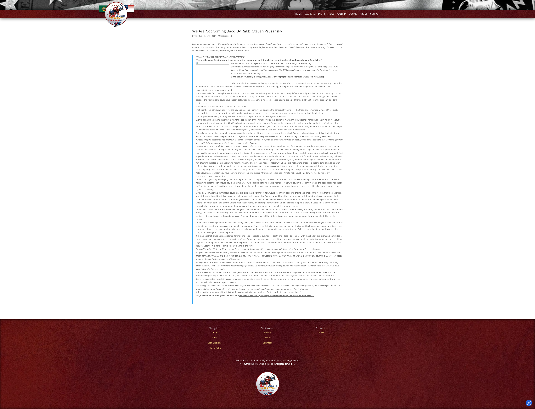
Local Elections (214, 342)
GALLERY (341, 14)
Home (214, 332)
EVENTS (321, 14)
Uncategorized (225, 36)
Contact (320, 332)
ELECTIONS (310, 14)
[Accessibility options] (529, 403)
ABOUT (363, 14)
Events (268, 337)
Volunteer (267, 342)
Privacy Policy (214, 348)
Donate (267, 332)
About (214, 337)
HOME (298, 14)
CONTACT (374, 14)
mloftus (198, 36)
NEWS (331, 14)
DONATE (353, 14)
